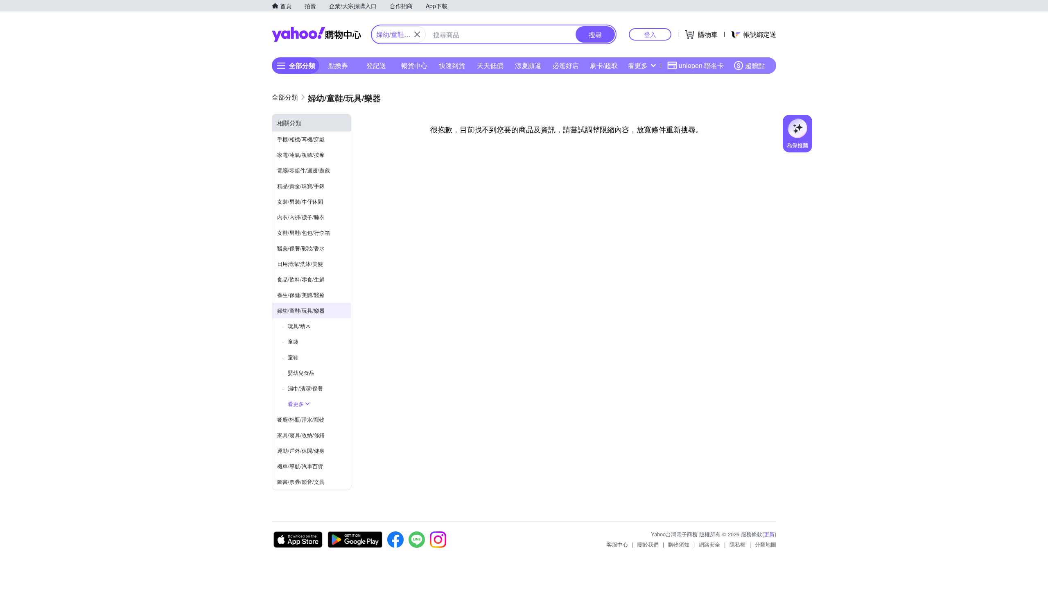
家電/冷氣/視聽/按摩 (301, 155)
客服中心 (617, 544)
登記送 (376, 65)
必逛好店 (566, 65)
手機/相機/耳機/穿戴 (301, 139)
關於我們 (648, 544)
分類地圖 (765, 544)
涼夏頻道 (528, 65)
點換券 (338, 65)
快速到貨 (452, 65)
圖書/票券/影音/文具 (301, 482)
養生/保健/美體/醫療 (301, 295)
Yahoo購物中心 (316, 34)
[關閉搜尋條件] (417, 34)
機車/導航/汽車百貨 (300, 466)
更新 (769, 534)
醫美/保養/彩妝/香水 (301, 248)
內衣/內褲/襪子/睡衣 (301, 217)
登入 (650, 34)
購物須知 (678, 544)
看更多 (638, 65)
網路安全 (709, 544)
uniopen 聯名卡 (701, 65)
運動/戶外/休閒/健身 (301, 450)
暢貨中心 (414, 65)
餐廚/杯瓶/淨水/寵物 (301, 419)
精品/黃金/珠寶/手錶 (301, 186)
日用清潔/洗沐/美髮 (300, 264)
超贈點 (755, 65)
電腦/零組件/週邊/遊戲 (303, 170)
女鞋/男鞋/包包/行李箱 (303, 232)
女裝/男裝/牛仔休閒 (300, 201)
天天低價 (490, 65)
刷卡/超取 (604, 65)
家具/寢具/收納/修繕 (301, 435)
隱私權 (737, 544)
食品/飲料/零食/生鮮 (301, 279)
